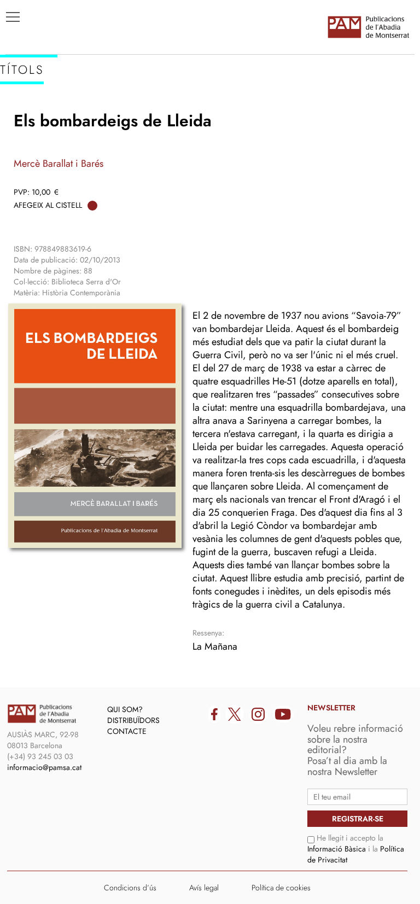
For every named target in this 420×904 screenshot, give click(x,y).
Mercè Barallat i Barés (58, 163)
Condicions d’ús (130, 887)
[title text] (368, 26)
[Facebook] (214, 714)
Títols (25, 115)
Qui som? (125, 709)
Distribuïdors (133, 720)
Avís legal (204, 887)
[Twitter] (234, 714)
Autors (28, 131)
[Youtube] (283, 714)
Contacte (127, 731)
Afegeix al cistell (48, 205)
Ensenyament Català (60, 148)
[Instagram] (258, 714)
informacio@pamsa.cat (44, 767)
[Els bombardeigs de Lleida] (95, 426)
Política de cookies (281, 887)
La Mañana (214, 646)
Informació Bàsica (336, 848)
